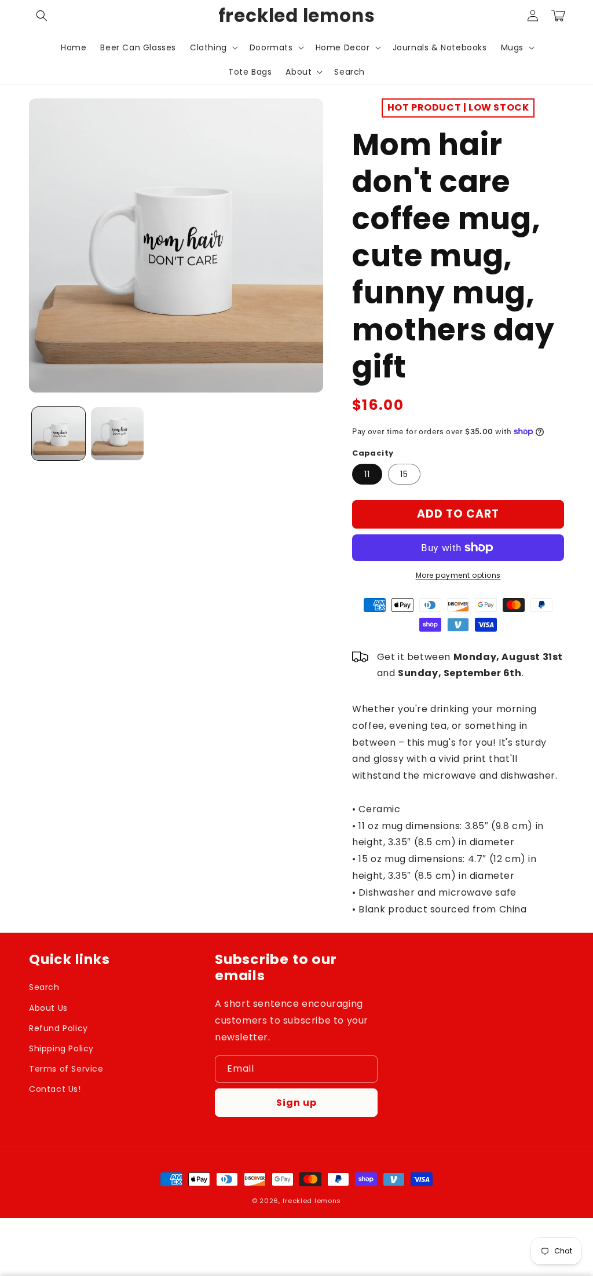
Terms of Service (66, 1069)
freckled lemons (312, 1200)
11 (367, 474)
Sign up (296, 1102)
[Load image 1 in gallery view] (58, 433)
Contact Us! (55, 1089)
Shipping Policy (61, 1048)
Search (44, 987)
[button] (41, 15)
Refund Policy (58, 1028)
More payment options (458, 575)
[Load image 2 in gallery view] (117, 433)
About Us (48, 1008)
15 (404, 474)
